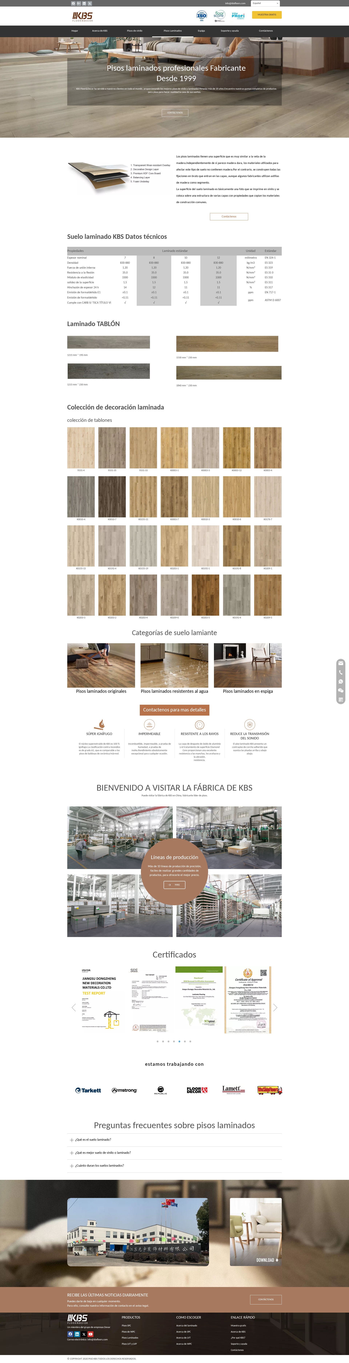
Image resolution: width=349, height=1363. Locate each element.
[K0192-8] (236, 546)
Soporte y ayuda (239, 1344)
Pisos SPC (126, 1325)
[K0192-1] (205, 546)
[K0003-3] (205, 447)
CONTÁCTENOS (175, 113)
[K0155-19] (143, 546)
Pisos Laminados (130, 1338)
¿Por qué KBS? (238, 1338)
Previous (74, 1007)
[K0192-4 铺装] (236, 595)
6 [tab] (185, 1041)
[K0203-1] (174, 546)
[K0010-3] (205, 496)
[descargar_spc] (256, 1232)
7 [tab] (191, 1041)
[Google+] (79, 3)
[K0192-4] (112, 546)
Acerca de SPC (183, 1332)
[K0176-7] (268, 496)
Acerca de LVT (183, 1338)
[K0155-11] (143, 496)
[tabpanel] (101, 1000)
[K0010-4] (81, 496)
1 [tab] (158, 1041)
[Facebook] (73, 3)
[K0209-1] (268, 546)
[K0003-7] (174, 496)
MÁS (177, 885)
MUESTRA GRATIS (267, 14)
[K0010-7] (112, 496)
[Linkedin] (84, 3)
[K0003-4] (268, 447)
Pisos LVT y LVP (129, 1344)
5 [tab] (180, 1041)
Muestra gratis (238, 1325)
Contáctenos (229, 216)
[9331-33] (143, 447)
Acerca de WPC (184, 1344)
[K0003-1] (174, 447)
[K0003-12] (236, 447)
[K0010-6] (236, 496)
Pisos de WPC (128, 1332)
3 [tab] (169, 1041)
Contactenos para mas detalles (174, 710)
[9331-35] (112, 447)
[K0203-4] (143, 595)
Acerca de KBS (238, 1332)
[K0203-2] (112, 595)
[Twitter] (89, 3)
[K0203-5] (205, 595)
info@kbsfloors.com (235, 3)
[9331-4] (81, 447)
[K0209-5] (268, 595)
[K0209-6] (174, 595)
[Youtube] (90, 1334)
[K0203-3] (81, 595)
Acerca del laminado (186, 1325)
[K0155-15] (81, 546)
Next (275, 1007)
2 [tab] (163, 1041)
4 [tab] (174, 1041)
